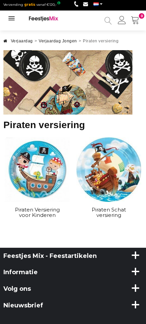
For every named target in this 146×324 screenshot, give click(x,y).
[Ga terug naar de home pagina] (5, 42)
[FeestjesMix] (47, 19)
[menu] (122, 20)
